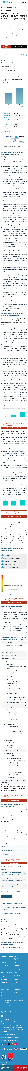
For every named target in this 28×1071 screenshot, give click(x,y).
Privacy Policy (5, 989)
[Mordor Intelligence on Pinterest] (12, 1044)
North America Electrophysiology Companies (11, 948)
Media (3, 969)
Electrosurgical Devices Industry (10, 899)
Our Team (17, 962)
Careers (3, 986)
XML (2, 993)
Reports (16, 959)
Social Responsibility (19, 969)
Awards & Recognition (7, 972)
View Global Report (6, 66)
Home (3, 959)
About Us (3, 962)
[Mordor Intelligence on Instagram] (15, 1044)
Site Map (16, 993)
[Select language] (23, 2)
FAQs (15, 972)
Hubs (15, 982)
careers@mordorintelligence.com (10, 1037)
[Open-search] (26, 2)
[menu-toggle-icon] (1, 2)
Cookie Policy (17, 989)
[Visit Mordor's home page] (5, 2)
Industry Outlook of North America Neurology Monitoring (14, 908)
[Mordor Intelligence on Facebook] (6, 1044)
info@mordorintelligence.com (11, 1016)
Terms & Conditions (19, 986)
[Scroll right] (26, 55)
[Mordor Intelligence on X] (9, 1044)
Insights (3, 976)
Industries (4, 982)
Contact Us (17, 979)
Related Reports (7, 896)
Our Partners (17, 965)
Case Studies (17, 976)
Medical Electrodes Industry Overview (12, 903)
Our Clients (4, 965)
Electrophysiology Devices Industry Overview (11, 914)
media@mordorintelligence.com (12, 1021)
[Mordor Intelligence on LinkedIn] (2, 1044)
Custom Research (6, 979)
